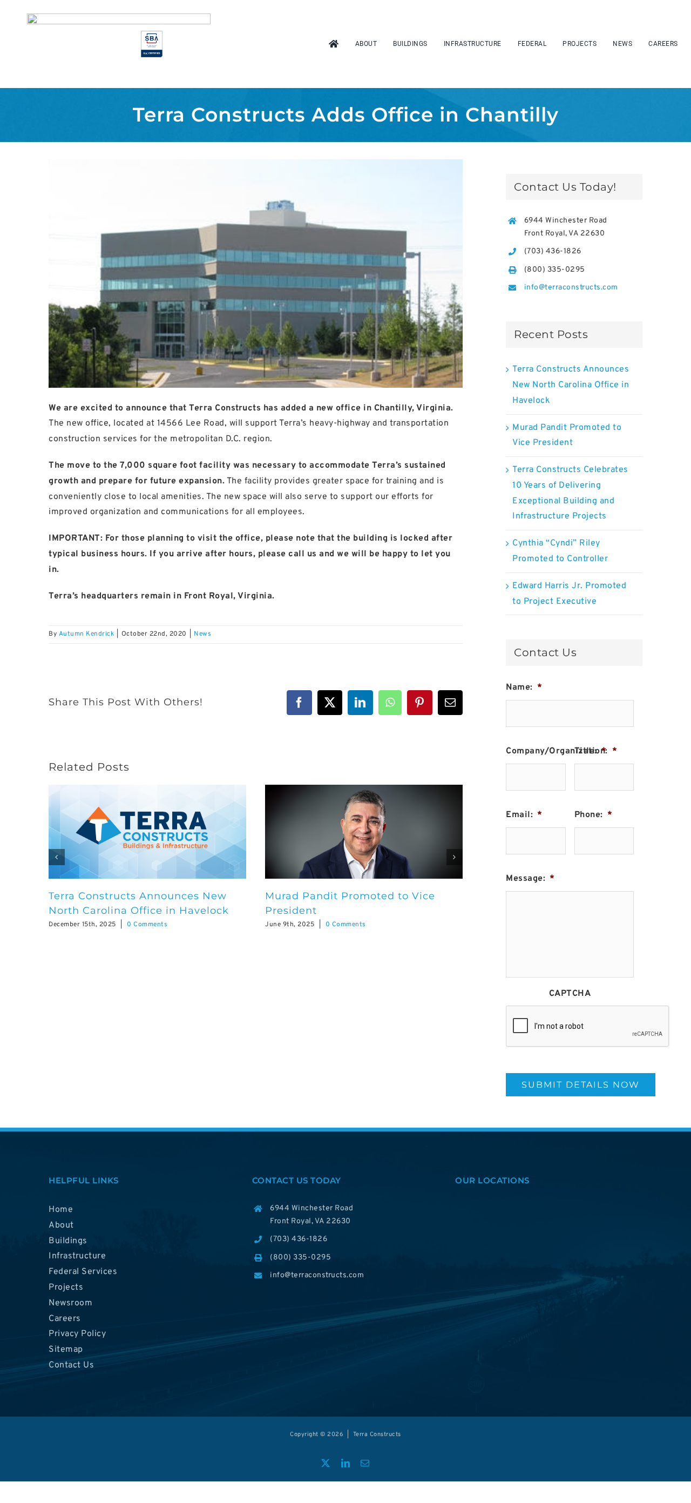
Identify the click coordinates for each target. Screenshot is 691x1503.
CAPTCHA (570, 993)
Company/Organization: (561, 751)
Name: (524, 687)
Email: (524, 815)
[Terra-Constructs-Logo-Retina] (119, 17)
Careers (65, 1318)
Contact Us (71, 1365)
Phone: (593, 815)
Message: (530, 878)
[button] (57, 857)
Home (61, 1209)
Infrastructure (77, 1256)
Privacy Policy (77, 1334)
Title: (590, 751)
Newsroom (70, 1303)
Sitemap (66, 1349)
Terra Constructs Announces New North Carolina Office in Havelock (570, 385)
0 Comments (147, 924)
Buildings (68, 1241)
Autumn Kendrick (86, 634)
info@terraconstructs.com (571, 287)
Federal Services (83, 1271)
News (202, 634)
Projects (66, 1287)
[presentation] (588, 1027)
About (61, 1225)
